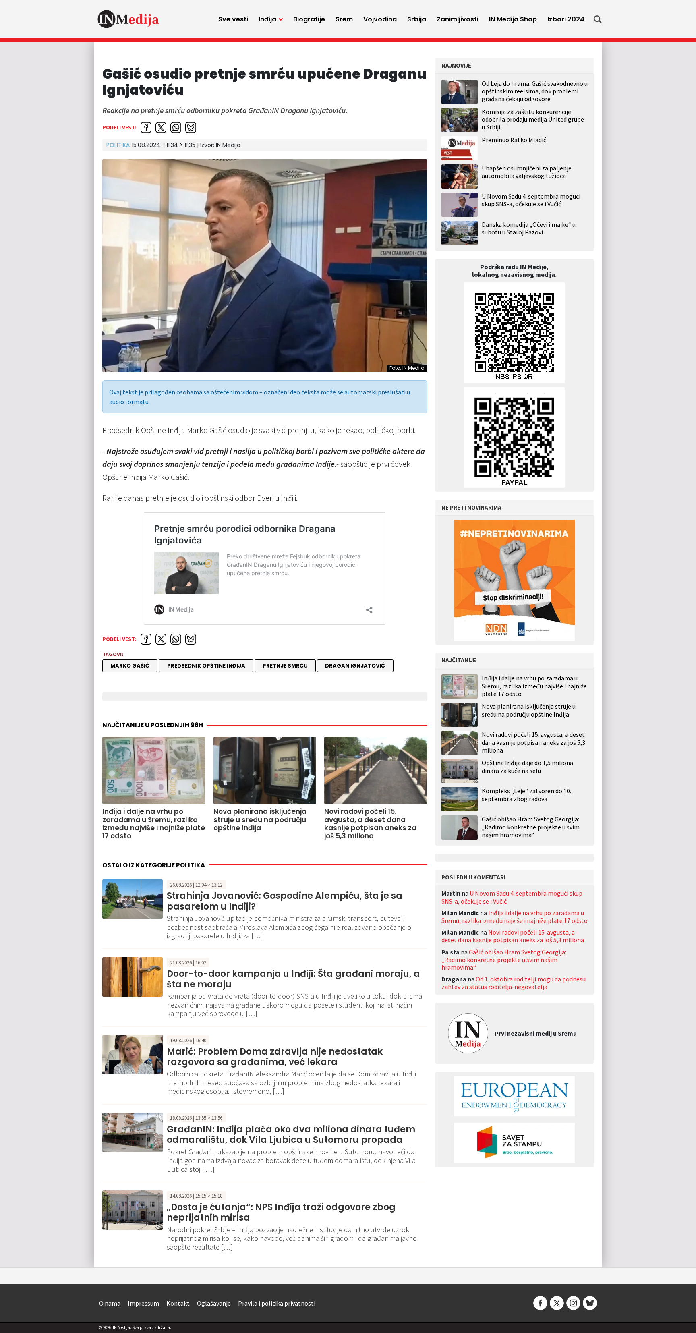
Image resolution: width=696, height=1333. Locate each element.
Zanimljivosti (457, 19)
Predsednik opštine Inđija (206, 666)
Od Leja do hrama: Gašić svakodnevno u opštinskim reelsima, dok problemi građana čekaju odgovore (535, 91)
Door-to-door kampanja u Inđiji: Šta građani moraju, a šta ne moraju (293, 979)
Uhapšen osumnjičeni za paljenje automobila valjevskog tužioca (527, 172)
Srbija (416, 19)
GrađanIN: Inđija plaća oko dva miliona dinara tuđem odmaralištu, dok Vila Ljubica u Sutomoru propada (291, 1134)
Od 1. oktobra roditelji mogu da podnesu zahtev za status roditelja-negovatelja (513, 983)
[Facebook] (540, 1302)
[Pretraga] (598, 19)
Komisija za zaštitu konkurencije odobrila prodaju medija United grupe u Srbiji (533, 119)
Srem (344, 19)
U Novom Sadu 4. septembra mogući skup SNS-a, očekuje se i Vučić (531, 200)
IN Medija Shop (513, 19)
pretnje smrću (285, 666)
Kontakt (178, 1303)
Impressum (143, 1303)
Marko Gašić (129, 666)
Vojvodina (380, 19)
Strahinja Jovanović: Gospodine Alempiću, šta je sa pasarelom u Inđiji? (284, 900)
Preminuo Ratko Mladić (514, 140)
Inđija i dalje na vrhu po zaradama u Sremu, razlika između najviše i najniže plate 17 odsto (534, 685)
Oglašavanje (214, 1303)
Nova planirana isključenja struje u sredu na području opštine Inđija (529, 710)
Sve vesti (233, 19)
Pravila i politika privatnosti (276, 1303)
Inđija (267, 19)
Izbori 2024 (565, 19)
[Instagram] (573, 1302)
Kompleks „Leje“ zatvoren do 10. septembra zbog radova (526, 794)
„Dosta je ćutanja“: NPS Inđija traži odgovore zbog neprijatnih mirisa (281, 1212)
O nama (109, 1303)
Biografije (309, 19)
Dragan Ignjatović (355, 666)
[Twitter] (557, 1302)
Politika (118, 145)
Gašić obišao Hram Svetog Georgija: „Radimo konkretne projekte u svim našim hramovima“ (531, 826)
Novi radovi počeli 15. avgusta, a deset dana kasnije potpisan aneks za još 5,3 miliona (533, 742)
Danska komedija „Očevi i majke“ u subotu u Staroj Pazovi (529, 228)
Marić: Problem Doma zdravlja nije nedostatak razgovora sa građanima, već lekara (275, 1056)
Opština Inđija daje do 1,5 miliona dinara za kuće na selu (527, 766)
